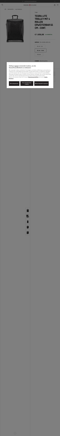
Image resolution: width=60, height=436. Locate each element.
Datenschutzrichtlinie (33, 77)
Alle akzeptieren (14, 83)
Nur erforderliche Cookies (26, 83)
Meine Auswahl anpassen (41, 83)
